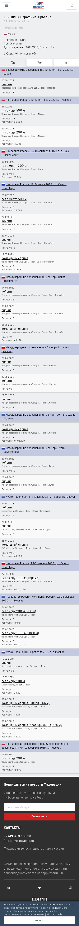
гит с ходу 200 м (13, 132)
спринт (6, 239)
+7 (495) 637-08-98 (17, 836)
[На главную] (38, 6)
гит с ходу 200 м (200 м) (19, 611)
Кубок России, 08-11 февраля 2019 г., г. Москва (35, 652)
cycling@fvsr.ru (23, 841)
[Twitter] (39, 888)
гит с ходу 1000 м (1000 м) (20, 633)
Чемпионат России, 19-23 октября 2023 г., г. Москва (38, 100)
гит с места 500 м (14, 199)
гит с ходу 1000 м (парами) (20, 578)
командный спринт (15, 258)
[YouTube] (70, 888)
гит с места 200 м (14, 166)
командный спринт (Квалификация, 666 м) (32, 725)
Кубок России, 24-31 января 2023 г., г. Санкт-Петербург (40, 497)
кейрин (7, 84)
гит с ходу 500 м (13, 110)
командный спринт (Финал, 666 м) (26, 703)
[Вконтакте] (8, 888)
